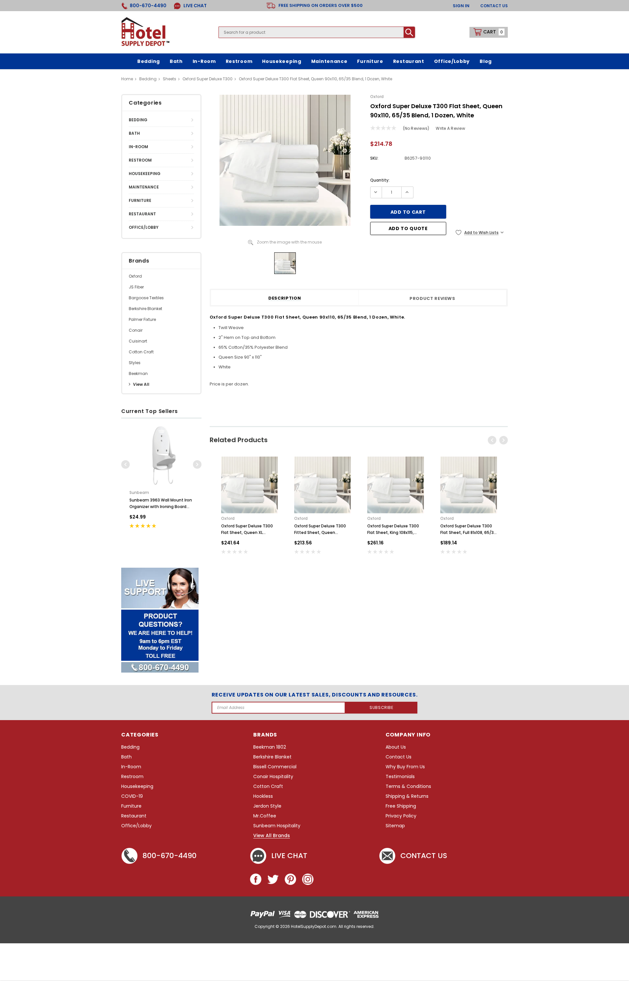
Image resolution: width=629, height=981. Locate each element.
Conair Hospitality (273, 776)
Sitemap (395, 825)
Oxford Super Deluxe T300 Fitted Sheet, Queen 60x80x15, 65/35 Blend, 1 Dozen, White (320, 529)
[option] (161, 481)
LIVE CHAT (194, 5)
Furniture (140, 200)
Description (284, 298)
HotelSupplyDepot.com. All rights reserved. (332, 926)
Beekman (138, 373)
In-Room (138, 146)
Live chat (289, 856)
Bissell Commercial (274, 766)
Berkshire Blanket (145, 308)
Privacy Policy (401, 816)
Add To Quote (408, 228)
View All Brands (271, 835)
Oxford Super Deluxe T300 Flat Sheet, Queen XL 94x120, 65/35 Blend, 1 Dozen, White (247, 529)
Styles (135, 362)
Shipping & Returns (407, 796)
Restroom (140, 160)
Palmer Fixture (142, 319)
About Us (396, 747)
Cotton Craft (141, 352)
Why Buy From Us (405, 766)
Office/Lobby (144, 227)
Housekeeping (145, 173)
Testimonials (400, 776)
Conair (136, 330)
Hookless (263, 796)
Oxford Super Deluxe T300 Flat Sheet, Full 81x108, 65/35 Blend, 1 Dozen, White (468, 529)
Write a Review (450, 128)
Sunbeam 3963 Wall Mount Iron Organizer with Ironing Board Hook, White (160, 503)
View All (141, 384)
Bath (134, 133)
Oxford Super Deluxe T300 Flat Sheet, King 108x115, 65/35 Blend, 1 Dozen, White (395, 529)
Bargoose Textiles (146, 298)
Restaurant (142, 214)
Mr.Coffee (264, 816)
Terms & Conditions (408, 786)
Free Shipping (401, 806)
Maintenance (144, 187)
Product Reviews (432, 298)
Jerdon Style (267, 806)
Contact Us (494, 6)
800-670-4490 (170, 856)
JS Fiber (136, 287)
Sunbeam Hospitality (276, 825)
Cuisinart (138, 341)
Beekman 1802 (269, 747)
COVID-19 (132, 796)
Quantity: (380, 180)
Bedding (138, 120)
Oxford (135, 276)
